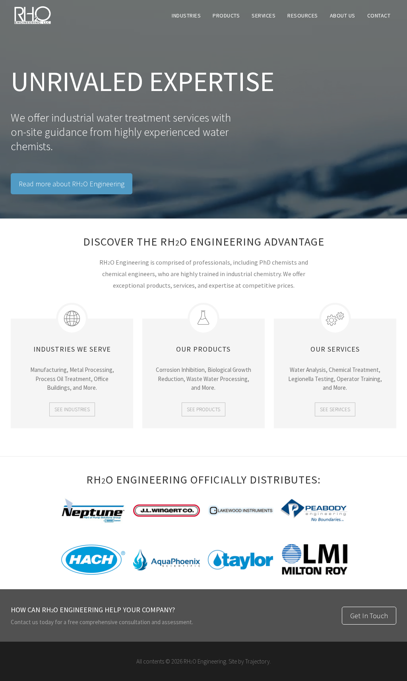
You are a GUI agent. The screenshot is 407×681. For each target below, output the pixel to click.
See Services (335, 409)
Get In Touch (369, 615)
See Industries (72, 409)
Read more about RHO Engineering (71, 183)
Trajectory (257, 661)
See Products (203, 409)
